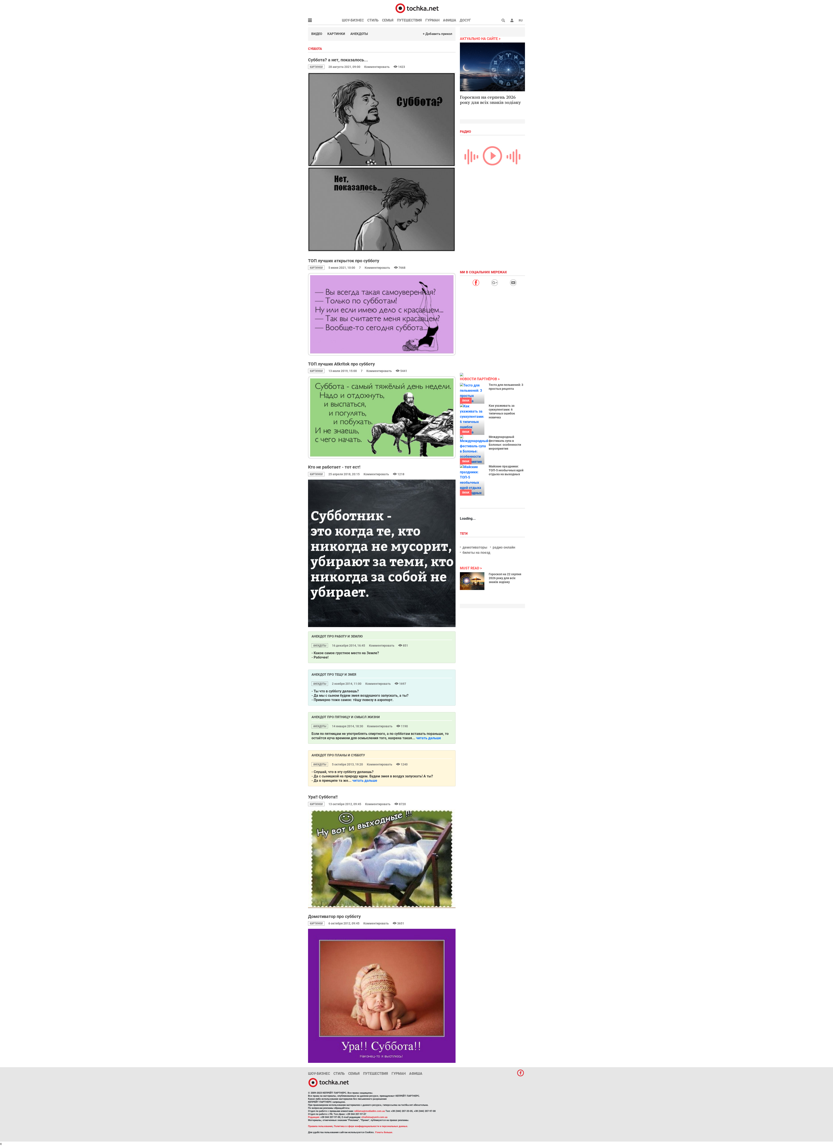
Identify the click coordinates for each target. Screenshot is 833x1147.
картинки (316, 67)
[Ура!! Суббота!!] (382, 858)
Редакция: (314, 1117)
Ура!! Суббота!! (323, 797)
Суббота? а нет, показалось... (338, 59)
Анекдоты (359, 34)
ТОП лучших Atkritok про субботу (341, 364)
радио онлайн (504, 547)
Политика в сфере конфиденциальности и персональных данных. (371, 1126)
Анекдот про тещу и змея (334, 675)
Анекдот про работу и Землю (337, 636)
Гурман (432, 20)
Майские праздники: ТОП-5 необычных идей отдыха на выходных (506, 470)
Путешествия (409, 20)
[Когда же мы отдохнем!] (382, 553)
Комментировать (377, 67)
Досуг (465, 20)
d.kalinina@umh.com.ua (374, 1117)
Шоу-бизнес (353, 20)
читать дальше (428, 738)
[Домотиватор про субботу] (382, 996)
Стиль (373, 20)
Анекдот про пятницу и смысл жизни (346, 717)
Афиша (449, 20)
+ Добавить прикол (437, 34)
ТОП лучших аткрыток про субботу (343, 260)
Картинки (336, 34)
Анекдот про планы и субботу (338, 755)
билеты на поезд (476, 553)
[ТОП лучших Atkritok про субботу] (382, 417)
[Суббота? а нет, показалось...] (382, 162)
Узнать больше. (384, 1132)
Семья (388, 20)
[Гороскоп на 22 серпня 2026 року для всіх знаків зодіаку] (472, 581)
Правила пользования (320, 1126)
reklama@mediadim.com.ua (369, 1111)
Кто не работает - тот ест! (334, 467)
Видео (316, 34)
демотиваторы (474, 547)
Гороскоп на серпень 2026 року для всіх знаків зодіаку (490, 99)
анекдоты (319, 645)
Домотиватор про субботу (334, 916)
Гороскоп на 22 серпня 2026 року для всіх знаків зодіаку (505, 578)
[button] (512, 20)
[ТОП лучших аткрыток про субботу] (382, 314)
